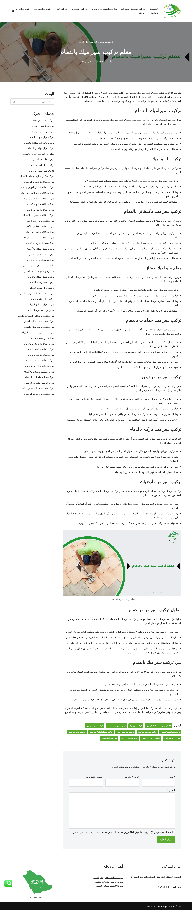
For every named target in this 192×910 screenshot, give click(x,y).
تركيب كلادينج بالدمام (43, 159)
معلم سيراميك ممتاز (109, 738)
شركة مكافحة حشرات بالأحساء (38, 215)
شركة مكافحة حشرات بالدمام (108, 877)
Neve (179, 906)
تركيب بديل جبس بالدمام (42, 288)
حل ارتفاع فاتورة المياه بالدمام (39, 271)
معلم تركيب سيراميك (172, 738)
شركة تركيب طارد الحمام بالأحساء (37, 176)
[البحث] (13, 11)
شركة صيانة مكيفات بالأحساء (39, 377)
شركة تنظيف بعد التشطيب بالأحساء (36, 388)
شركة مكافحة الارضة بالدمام (39, 360)
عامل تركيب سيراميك (77, 732)
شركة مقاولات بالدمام (43, 126)
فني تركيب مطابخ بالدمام (41, 170)
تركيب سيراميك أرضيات (116, 726)
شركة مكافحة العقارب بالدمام (38, 344)
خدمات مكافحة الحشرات (133, 9)
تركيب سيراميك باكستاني (170, 732)
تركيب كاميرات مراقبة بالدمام (39, 143)
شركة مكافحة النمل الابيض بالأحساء (36, 187)
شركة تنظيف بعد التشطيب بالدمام (37, 293)
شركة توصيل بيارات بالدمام (40, 260)
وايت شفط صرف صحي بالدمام (38, 265)
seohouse (100, 61)
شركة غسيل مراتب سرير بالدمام (38, 332)
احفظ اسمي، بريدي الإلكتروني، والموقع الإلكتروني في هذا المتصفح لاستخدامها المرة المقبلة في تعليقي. (122, 832)
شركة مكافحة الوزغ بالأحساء (40, 209)
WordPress (153, 906)
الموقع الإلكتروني (94, 777)
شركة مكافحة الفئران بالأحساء (39, 198)
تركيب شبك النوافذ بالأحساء (40, 248)
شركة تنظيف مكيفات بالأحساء (39, 371)
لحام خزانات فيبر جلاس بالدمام (38, 154)
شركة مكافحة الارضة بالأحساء (39, 237)
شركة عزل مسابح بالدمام (41, 304)
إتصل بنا (154, 13)
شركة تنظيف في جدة (43, 120)
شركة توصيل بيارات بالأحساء (40, 243)
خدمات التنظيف (80, 9)
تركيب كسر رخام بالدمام (42, 282)
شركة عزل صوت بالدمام (41, 137)
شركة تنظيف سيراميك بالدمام (39, 321)
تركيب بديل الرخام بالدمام (41, 165)
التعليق (171, 790)
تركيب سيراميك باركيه (94, 726)
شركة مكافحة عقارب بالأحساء (39, 226)
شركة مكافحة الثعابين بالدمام (39, 366)
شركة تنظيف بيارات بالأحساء (40, 221)
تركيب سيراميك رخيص (125, 732)
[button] (145, 13)
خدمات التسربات (42, 9)
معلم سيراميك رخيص (129, 738)
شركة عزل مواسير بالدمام (41, 148)
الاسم (173, 777)
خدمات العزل (61, 9)
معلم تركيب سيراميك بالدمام (40, 310)
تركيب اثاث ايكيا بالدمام (42, 299)
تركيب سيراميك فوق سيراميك (101, 732)
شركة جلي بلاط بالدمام (42, 338)
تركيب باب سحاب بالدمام (41, 254)
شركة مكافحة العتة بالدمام (40, 349)
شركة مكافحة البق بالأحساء (40, 204)
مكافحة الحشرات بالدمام (104, 9)
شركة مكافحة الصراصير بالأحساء (37, 193)
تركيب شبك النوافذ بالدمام (41, 276)
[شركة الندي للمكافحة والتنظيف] (173, 11)
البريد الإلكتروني (131, 777)
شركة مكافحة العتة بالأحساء (40, 232)
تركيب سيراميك (136, 726)
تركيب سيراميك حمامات (147, 732)
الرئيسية (154, 9)
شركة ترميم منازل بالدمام (41, 131)
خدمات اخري (22, 9)
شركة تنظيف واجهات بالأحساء (39, 394)
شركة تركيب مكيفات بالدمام (108, 881)
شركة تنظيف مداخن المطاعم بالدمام (35, 316)
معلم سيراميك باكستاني (151, 738)
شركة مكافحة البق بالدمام (41, 355)
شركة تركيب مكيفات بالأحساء (39, 383)
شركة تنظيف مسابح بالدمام (109, 885)
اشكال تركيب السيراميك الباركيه (158, 726)
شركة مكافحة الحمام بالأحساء (39, 182)
